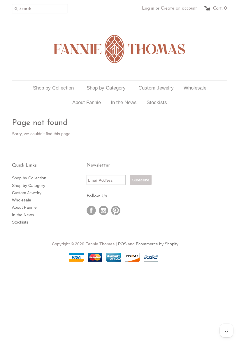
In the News (23, 214)
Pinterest (115, 210)
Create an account (179, 8)
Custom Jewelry (26, 192)
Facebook (91, 210)
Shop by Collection (29, 178)
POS (122, 244)
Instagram (103, 210)
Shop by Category (28, 185)
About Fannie (24, 207)
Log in (148, 8)
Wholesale (21, 200)
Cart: (220, 8)
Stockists (20, 222)
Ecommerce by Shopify (157, 244)
